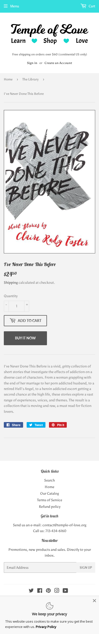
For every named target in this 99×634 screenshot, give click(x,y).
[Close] (94, 600)
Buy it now (25, 338)
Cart (91, 6)
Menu (14, 6)
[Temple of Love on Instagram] (56, 591)
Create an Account (58, 63)
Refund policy (49, 507)
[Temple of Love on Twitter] (31, 591)
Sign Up (86, 568)
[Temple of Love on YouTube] (65, 591)
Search (49, 480)
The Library (30, 79)
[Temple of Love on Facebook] (39, 591)
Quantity (11, 296)
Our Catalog (49, 493)
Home (8, 79)
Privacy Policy (46, 626)
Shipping (11, 282)
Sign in (32, 63)
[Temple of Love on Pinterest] (48, 591)
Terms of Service (49, 500)
